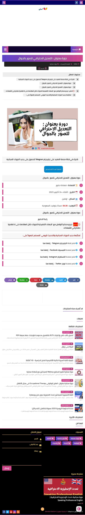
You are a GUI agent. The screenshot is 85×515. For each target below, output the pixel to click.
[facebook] (76, 2)
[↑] (42, 509)
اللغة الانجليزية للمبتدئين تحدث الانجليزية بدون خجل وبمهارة (51, 394)
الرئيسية (75, 49)
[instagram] (14, 511)
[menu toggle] (81, 2)
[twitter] (7, 511)
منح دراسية (61, 438)
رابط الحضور (42, 219)
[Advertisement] (42, 28)
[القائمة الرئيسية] (5, 49)
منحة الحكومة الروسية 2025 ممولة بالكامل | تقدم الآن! (52, 408)
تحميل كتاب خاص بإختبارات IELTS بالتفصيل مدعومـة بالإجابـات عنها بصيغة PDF (44, 335)
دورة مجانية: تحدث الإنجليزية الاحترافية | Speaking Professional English (66, 498)
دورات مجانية (53, 64)
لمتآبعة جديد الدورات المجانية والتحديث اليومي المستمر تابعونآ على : (48, 95)
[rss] (18, 511)
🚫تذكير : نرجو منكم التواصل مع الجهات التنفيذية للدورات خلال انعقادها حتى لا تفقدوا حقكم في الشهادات (40, 91)
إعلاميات (55, 443)
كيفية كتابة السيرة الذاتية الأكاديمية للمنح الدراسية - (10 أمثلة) (49, 360)
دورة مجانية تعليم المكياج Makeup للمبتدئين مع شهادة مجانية (50, 371)
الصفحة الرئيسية (65, 64)
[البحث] (4, 2)
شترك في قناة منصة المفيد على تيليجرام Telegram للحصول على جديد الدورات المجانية (46, 79)
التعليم (49, 438)
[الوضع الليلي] (79, 509)
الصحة (66, 443)
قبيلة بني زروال (67, 346)
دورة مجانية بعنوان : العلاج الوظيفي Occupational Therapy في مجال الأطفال (45, 383)
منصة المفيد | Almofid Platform (55, 511)
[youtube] (11, 511)
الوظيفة (76, 443)
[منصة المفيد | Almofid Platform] (42, 9)
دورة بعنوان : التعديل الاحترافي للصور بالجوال (56, 83)
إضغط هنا (44, 250)
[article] (23, 297)
